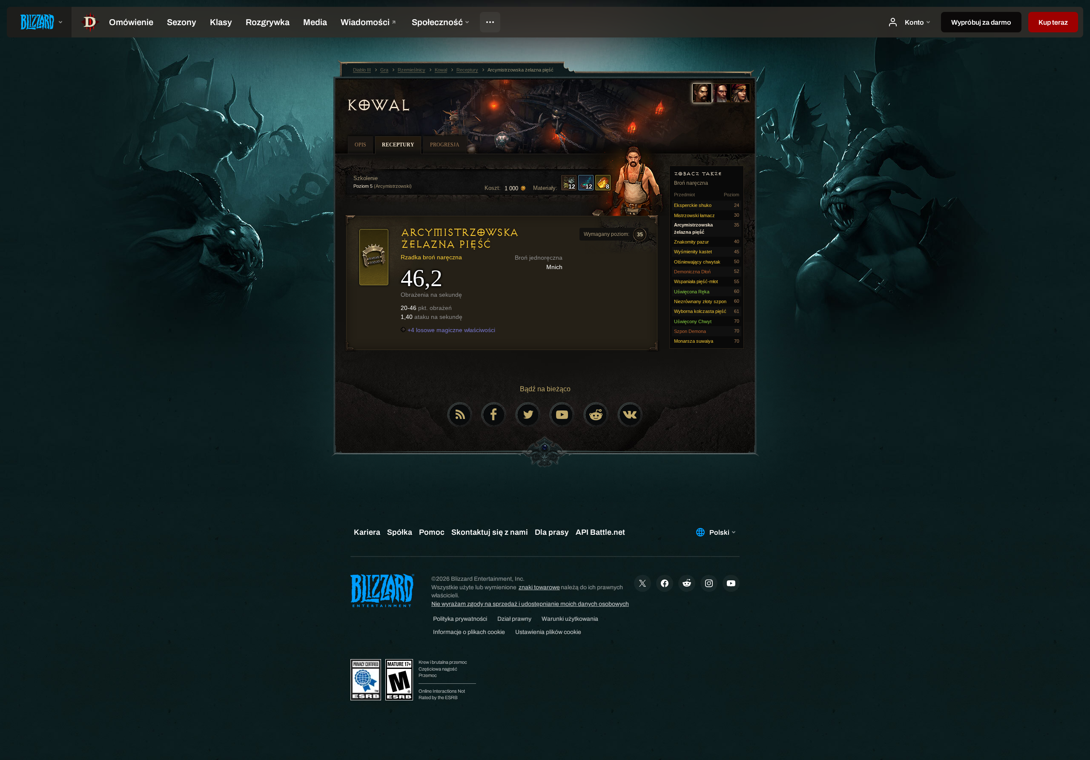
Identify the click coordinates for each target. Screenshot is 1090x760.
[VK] (630, 414)
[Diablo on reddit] (596, 414)
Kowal (378, 105)
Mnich (554, 267)
